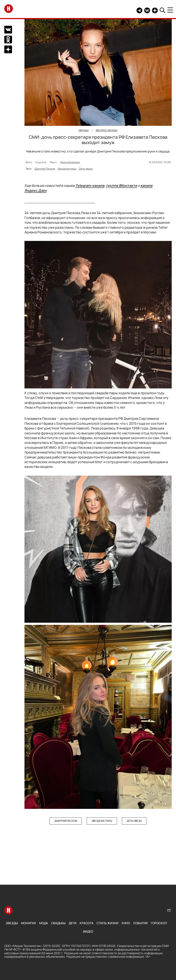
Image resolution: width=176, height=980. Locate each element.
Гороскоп (159, 923)
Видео (88, 931)
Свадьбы (58, 923)
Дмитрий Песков (45, 168)
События (140, 923)
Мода (43, 923)
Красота (86, 923)
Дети (72, 923)
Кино (126, 923)
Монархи (28, 923)
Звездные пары (67, 168)
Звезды (12, 923)
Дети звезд (86, 168)
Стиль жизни (107, 923)
